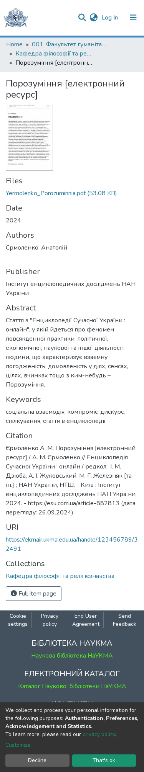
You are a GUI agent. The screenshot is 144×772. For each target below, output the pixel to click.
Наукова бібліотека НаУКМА (72, 655)
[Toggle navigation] (133, 17)
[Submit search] (82, 18)
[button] (93, 17)
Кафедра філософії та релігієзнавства (53, 53)
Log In (110, 17)
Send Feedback (124, 620)
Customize (17, 745)
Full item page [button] (36, 593)
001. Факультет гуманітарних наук (70, 44)
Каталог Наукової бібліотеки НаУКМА (72, 686)
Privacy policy (49, 620)
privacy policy (99, 734)
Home (14, 44)
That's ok (104, 760)
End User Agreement (85, 620)
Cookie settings (18, 620)
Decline (37, 760)
